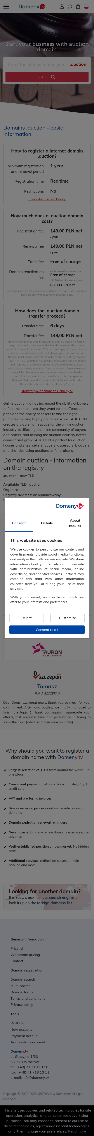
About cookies (75, 523)
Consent (19, 523)
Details (47, 523)
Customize (67, 618)
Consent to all (47, 629)
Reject (26, 618)
